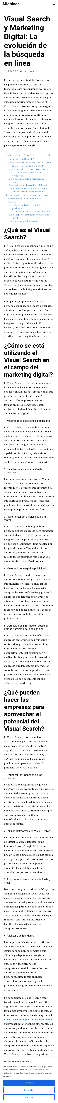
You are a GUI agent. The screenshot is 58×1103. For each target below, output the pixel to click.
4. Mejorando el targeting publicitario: (30, 185)
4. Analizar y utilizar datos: (25, 221)
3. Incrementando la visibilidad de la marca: (29, 180)
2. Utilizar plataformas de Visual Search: (31, 211)
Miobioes (11, 4)
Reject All (29, 1097)
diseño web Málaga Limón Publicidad (27, 1019)
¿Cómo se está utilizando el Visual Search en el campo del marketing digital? (29, 164)
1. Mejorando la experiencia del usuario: (31, 169)
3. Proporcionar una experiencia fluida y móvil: (32, 216)
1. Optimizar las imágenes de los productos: (27, 207)
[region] (29, 1080)
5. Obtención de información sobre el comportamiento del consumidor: (30, 190)
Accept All (29, 1083)
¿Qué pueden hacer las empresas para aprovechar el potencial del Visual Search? (27, 198)
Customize (29, 1090)
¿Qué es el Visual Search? (20, 159)
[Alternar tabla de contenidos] (48, 155)
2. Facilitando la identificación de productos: (28, 174)
